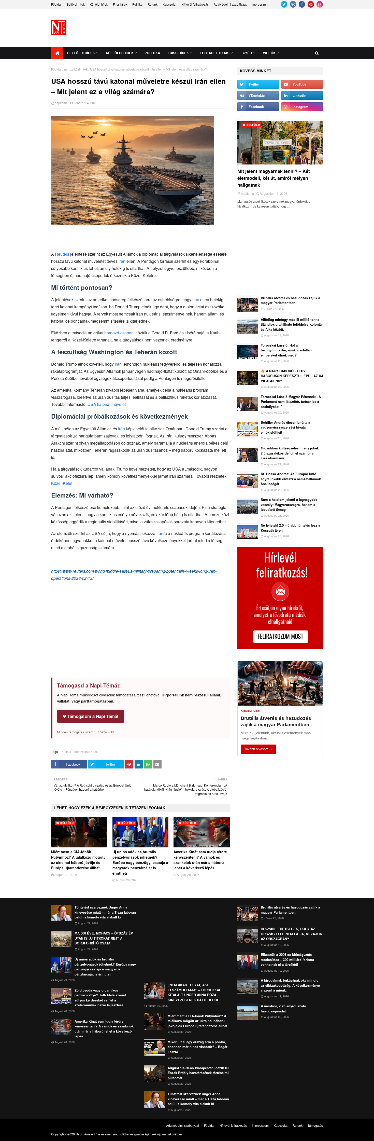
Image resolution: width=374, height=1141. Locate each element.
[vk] (293, 4)
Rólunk (152, 4)
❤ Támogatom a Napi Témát (91, 716)
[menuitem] (57, 53)
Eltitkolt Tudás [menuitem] (214, 52)
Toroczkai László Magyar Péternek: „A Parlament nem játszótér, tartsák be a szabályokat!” (291, 401)
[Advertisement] (230, 27)
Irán (122, 261)
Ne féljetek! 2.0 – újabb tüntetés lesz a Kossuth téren (290, 528)
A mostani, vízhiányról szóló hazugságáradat (283, 1008)
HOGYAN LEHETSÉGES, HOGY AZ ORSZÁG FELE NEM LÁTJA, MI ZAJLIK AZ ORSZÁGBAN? (291, 933)
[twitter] (284, 4)
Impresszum (260, 4)
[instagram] (320, 4)
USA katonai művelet (107, 404)
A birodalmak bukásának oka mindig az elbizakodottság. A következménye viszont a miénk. (290, 985)
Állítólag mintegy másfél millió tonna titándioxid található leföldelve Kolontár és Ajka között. (292, 324)
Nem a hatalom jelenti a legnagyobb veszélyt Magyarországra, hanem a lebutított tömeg (289, 504)
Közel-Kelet (61, 483)
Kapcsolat (169, 4)
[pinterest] (311, 4)
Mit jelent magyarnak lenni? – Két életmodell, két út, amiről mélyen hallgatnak (273, 178)
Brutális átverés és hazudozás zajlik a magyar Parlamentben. (290, 300)
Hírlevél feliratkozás (195, 4)
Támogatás (315, 1125)
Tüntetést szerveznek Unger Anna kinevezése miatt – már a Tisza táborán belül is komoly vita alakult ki (105, 912)
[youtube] (302, 84)
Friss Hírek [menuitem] (178, 52)
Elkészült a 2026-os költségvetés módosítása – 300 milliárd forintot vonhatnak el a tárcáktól (287, 959)
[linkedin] (302, 95)
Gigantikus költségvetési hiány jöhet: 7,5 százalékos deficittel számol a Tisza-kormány (290, 453)
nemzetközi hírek (76, 69)
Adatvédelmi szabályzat (230, 4)
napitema (61, 103)
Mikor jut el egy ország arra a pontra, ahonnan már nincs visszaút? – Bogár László (197, 1046)
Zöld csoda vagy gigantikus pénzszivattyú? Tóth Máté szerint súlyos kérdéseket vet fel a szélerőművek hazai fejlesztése (100, 998)
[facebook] (302, 4)
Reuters (62, 254)
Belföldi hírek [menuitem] (81, 52)
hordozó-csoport (119, 333)
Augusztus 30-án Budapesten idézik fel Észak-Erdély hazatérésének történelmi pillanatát (198, 1072)
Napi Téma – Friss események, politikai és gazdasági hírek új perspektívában (129, 1134)
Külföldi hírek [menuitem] (120, 52)
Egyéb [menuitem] (246, 52)
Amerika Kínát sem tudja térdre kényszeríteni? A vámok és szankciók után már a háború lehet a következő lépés (200, 859)
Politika (137, 4)
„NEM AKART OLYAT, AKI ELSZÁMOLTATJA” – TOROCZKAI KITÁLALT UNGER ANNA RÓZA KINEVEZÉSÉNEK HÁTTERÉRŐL (194, 992)
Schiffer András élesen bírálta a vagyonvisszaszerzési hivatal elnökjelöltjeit (285, 427)
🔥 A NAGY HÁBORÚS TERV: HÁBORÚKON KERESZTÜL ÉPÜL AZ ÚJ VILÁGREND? (292, 375)
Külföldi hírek (99, 4)
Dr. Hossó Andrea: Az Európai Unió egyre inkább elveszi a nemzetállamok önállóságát (291, 478)
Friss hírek (120, 4)
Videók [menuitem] (269, 52)
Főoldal (56, 4)
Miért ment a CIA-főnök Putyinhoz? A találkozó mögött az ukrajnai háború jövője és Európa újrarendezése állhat (78, 859)
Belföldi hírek (76, 4)
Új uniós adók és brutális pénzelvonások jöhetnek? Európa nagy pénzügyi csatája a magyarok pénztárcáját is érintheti (140, 862)
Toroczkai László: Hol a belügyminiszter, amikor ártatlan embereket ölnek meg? (286, 350)
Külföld (66, 751)
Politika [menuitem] (152, 52)
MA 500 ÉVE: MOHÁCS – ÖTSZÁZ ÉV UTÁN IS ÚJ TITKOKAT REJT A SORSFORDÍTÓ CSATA (104, 938)
